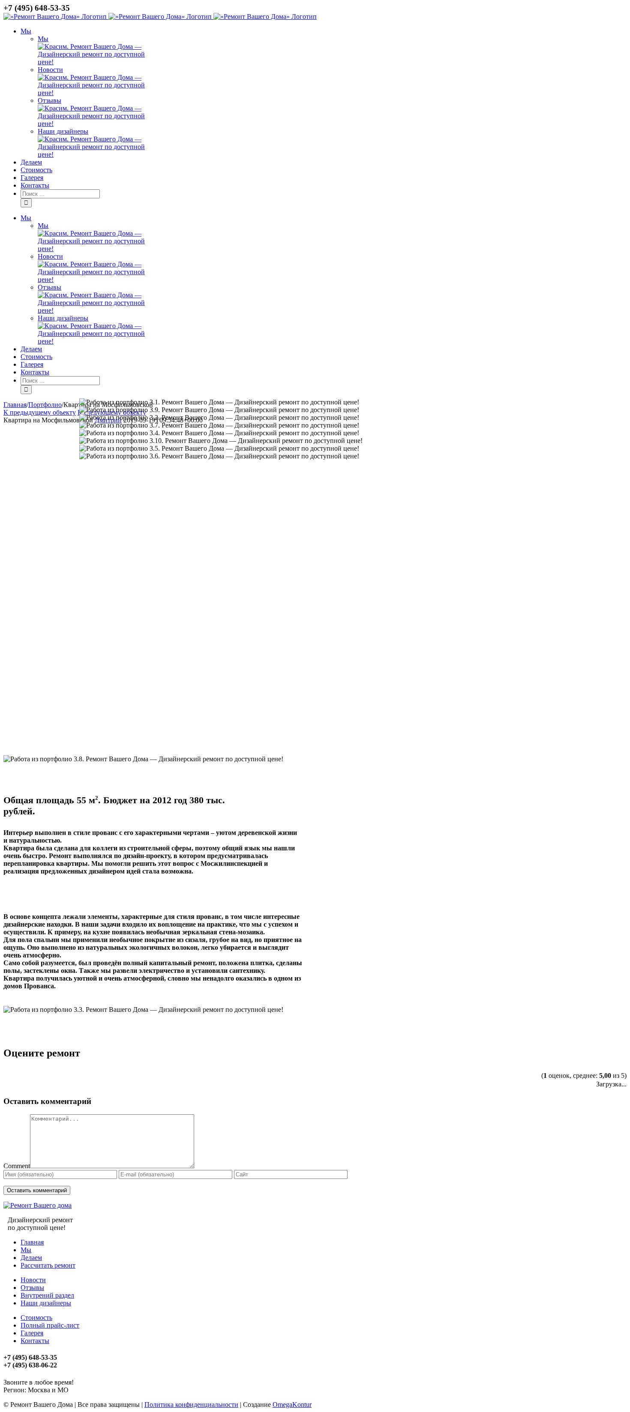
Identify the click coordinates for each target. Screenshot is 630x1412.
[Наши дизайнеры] (97, 154)
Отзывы (49, 100)
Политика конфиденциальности (191, 1404)
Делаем (31, 1257)
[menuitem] (324, 93)
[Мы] (97, 62)
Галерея (32, 1333)
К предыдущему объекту (39, 412)
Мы (43, 38)
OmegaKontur (292, 1404)
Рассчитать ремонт (48, 1265)
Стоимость (36, 1317)
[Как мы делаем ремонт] (97, 92)
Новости (50, 69)
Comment (16, 1166)
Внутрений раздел (47, 1295)
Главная (32, 1242)
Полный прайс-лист (50, 1325)
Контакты (35, 1340)
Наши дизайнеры (63, 131)
